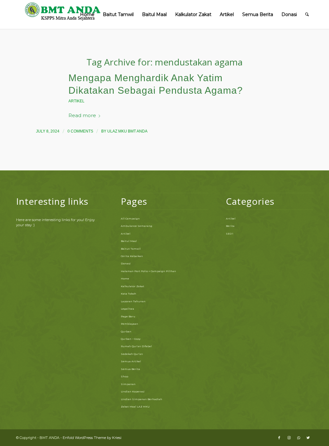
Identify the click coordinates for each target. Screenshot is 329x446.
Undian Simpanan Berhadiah (141, 399)
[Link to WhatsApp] (298, 437)
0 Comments (80, 131)
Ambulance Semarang (136, 225)
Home (125, 278)
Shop (124, 376)
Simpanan (128, 384)
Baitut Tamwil (131, 248)
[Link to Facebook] (279, 437)
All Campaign (130, 218)
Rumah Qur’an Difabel (136, 346)
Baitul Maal (129, 241)
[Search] (307, 14)
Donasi (126, 263)
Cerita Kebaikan (132, 256)
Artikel (76, 101)
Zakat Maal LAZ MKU (135, 406)
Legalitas (127, 308)
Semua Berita (130, 369)
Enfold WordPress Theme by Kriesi (92, 437)
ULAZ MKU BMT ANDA (127, 131)
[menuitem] (87, 14)
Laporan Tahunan (133, 301)
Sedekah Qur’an (132, 354)
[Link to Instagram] (289, 437)
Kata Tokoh (128, 293)
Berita (230, 225)
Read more (82, 115)
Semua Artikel (131, 361)
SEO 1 (229, 233)
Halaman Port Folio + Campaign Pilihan (148, 271)
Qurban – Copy (130, 338)
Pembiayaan (129, 323)
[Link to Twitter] (308, 437)
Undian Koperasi (133, 391)
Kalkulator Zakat (132, 286)
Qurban (126, 331)
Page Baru (128, 316)
